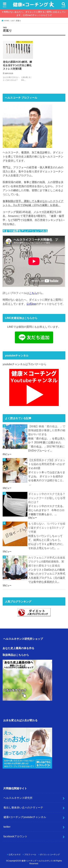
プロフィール (30, 855)
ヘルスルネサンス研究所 (18, 797)
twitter (6, 826)
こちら (33, 292)
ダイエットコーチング (50, 855)
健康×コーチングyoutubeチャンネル (24, 817)
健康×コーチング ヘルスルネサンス (37, 861)
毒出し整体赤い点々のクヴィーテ (23, 807)
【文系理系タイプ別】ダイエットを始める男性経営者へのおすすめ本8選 (46, 464)
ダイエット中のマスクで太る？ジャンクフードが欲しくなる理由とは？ (46, 497)
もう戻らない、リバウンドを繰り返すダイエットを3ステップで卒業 (46, 527)
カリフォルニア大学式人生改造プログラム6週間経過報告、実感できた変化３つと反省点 (46, 561)
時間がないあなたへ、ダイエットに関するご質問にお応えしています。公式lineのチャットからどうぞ (35, 13)
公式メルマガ (14, 855)
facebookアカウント (15, 836)
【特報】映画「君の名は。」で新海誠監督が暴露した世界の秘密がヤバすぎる (46, 430)
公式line (31, 303)
